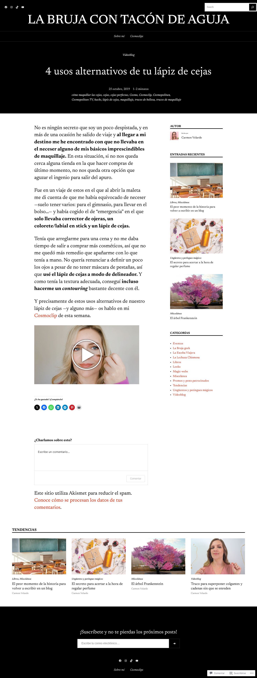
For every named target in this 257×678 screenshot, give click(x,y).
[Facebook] (6, 7)
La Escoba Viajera (184, 352)
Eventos (178, 343)
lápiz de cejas (111, 99)
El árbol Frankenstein (183, 318)
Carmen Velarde (191, 137)
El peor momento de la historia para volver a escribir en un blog (192, 209)
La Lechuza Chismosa (186, 357)
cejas (106, 95)
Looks (176, 366)
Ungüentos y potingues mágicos (185, 258)
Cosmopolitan (161, 95)
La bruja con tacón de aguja (128, 20)
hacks (97, 99)
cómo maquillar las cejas (87, 95)
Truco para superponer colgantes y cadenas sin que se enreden (216, 586)
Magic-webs (180, 371)
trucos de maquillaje (168, 99)
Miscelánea (183, 202)
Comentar (135, 478)
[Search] (252, 7)
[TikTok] (17, 7)
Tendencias (180, 385)
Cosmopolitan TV (82, 99)
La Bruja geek (181, 348)
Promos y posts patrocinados (191, 380)
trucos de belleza (145, 99)
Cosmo (134, 95)
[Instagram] (11, 7)
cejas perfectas (119, 95)
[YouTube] (22, 7)
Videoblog (128, 55)
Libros (173, 202)
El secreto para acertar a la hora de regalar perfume (191, 264)
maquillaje (126, 99)
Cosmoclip (145, 95)
